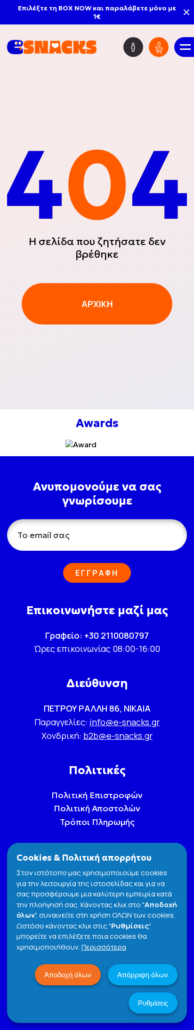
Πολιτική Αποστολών (97, 808)
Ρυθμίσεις (153, 1003)
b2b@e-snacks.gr (118, 735)
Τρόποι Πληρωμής (97, 821)
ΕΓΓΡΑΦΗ (97, 573)
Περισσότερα (103, 947)
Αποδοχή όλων (67, 975)
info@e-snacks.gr (124, 722)
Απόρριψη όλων (142, 975)
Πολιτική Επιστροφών (97, 795)
